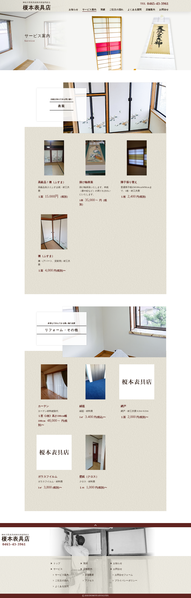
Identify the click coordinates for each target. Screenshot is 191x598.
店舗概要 (89, 575)
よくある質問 (135, 9)
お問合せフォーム (124, 575)
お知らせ (73, 9)
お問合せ (164, 9)
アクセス (89, 580)
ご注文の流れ (116, 9)
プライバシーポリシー (126, 580)
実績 (103, 9)
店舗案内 (150, 9)
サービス (58, 569)
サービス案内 (89, 9)
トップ (56, 563)
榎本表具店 (37, 6)
